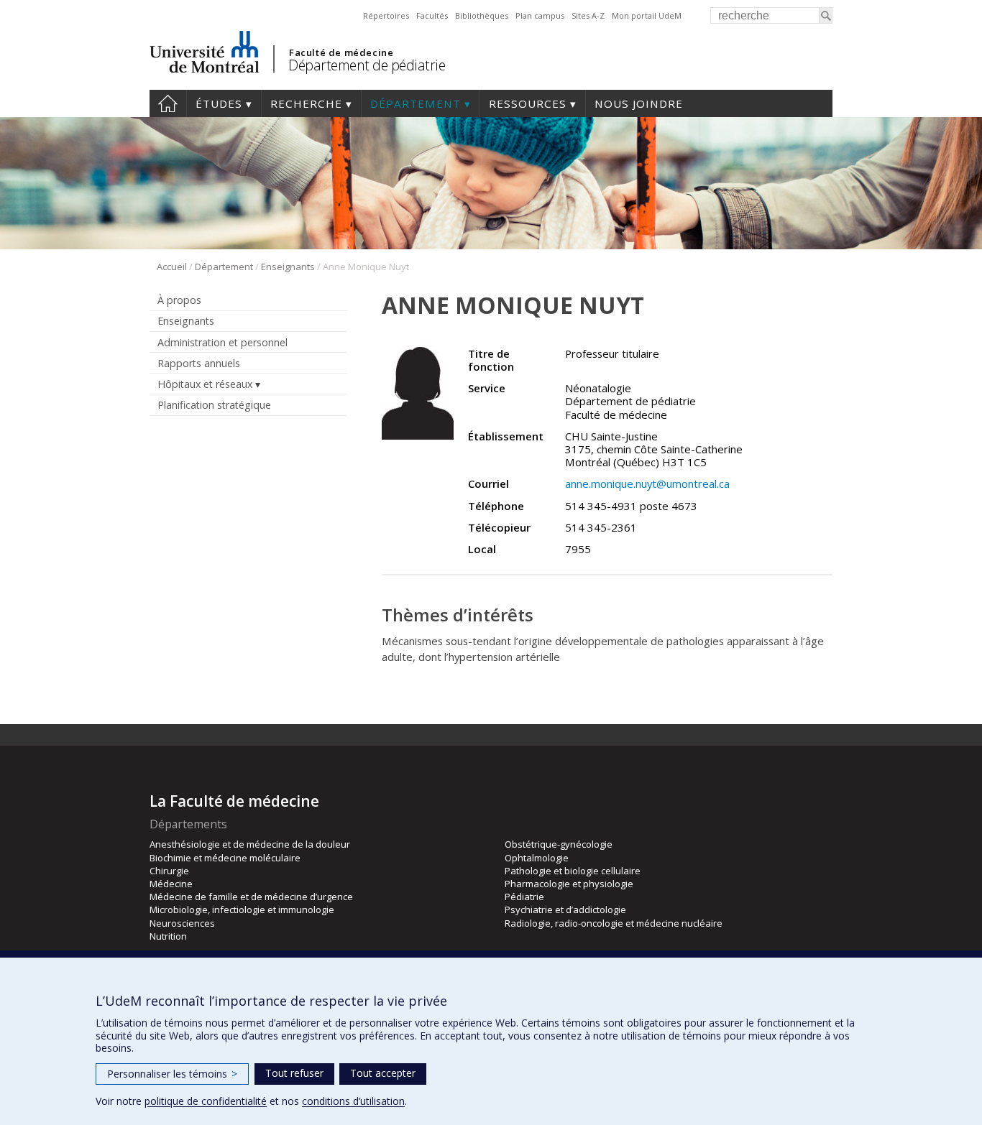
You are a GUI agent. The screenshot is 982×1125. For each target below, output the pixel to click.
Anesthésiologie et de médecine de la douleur (250, 844)
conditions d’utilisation (353, 1101)
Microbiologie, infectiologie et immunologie (242, 909)
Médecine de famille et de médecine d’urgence (251, 896)
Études (219, 103)
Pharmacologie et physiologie (569, 883)
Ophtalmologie (537, 857)
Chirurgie (169, 870)
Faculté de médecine (341, 52)
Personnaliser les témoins (172, 1073)
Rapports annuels (198, 363)
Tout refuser (294, 1073)
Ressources (527, 103)
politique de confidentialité (205, 1101)
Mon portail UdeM (647, 15)
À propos (179, 300)
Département (415, 103)
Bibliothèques (481, 15)
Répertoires (386, 15)
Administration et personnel (222, 342)
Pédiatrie (524, 896)
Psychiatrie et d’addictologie (565, 909)
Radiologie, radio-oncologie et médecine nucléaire (613, 923)
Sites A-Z (588, 15)
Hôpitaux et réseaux (204, 384)
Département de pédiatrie (366, 65)
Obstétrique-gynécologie (558, 844)
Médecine (171, 883)
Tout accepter (383, 1073)
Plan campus (539, 15)
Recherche (306, 103)
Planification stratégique (214, 405)
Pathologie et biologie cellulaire (573, 870)
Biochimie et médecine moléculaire (225, 857)
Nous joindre (639, 103)
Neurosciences (182, 923)
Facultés (432, 15)
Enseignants (288, 266)
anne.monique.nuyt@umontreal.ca (647, 483)
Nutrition (168, 936)
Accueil (168, 103)
